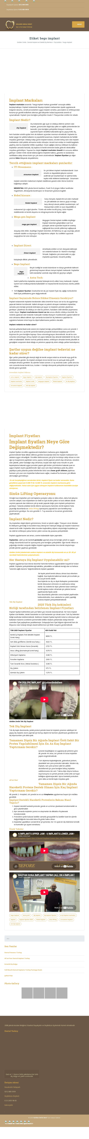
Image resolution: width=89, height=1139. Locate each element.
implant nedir (30, 381)
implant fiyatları (67, 377)
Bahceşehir (9, 1105)
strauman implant (16, 385)
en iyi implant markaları (67, 915)
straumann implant (66, 919)
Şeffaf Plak (9, 976)
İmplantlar (13, 540)
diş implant (38, 377)
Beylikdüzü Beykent (12, 1096)
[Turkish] (8, 1)
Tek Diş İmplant (16, 602)
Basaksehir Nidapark (12, 1087)
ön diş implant (70, 381)
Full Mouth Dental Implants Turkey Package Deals (23, 970)
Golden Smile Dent (40, 1118)
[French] (36, 1)
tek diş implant (30, 385)
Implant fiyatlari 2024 (26, 919)
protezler (38, 540)
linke (18, 158)
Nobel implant (57, 381)
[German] (29, 1)
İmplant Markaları (26, 100)
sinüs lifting (34, 508)
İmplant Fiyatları (24, 435)
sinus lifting (53, 919)
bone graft (26, 915)
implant (13, 919)
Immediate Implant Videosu (19, 372)
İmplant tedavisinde (16, 302)
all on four (13, 780)
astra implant (15, 377)
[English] (14, 1)
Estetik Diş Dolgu (11, 964)
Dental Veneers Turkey (13, 953)
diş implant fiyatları (52, 377)
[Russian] (21, 1)
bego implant (27, 377)
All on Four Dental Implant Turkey (17, 958)
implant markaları (16, 381)
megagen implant (43, 381)
